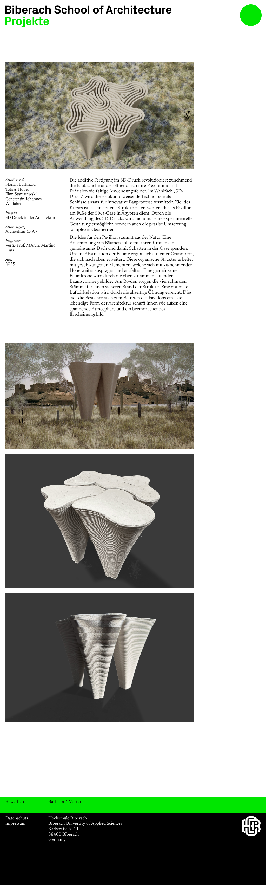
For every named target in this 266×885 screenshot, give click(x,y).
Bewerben (14, 801)
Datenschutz (16, 818)
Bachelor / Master (64, 801)
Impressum (15, 823)
